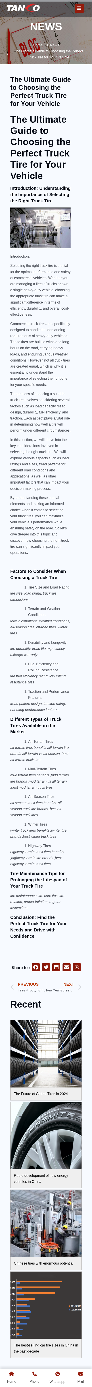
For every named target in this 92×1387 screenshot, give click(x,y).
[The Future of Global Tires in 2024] (46, 1053)
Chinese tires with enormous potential (43, 1263)
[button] (36, 967)
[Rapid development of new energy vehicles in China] (46, 1135)
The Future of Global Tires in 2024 (41, 1094)
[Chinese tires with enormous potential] (46, 1223)
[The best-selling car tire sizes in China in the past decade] (46, 1305)
